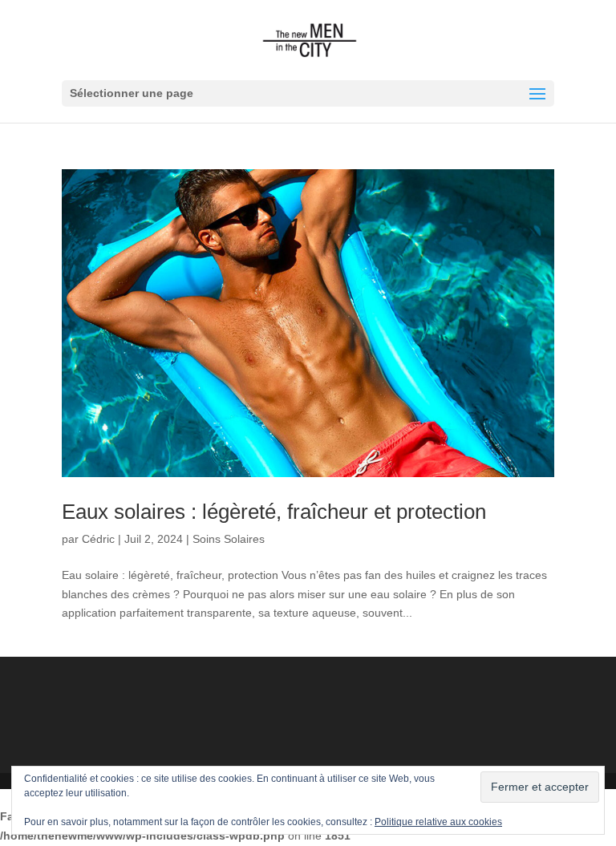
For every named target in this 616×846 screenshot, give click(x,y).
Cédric (98, 538)
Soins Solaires (228, 538)
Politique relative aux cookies (438, 822)
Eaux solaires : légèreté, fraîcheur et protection (274, 512)
